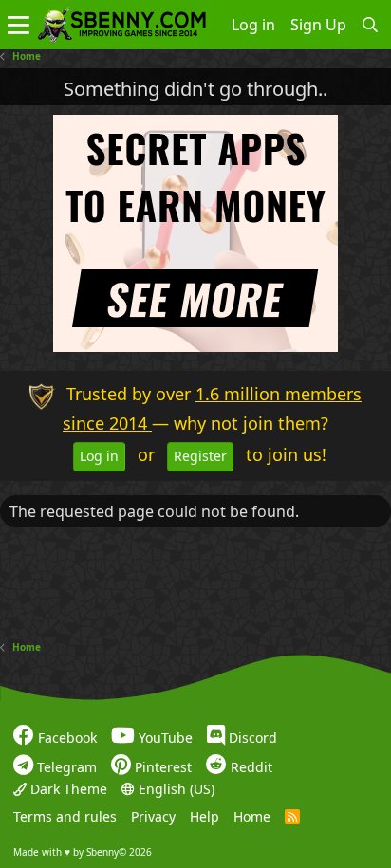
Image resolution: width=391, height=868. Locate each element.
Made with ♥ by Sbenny (82, 852)
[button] (18, 24)
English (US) (174, 789)
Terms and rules (65, 816)
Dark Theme (67, 789)
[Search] (370, 25)
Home (251, 816)
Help (204, 816)
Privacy (153, 816)
